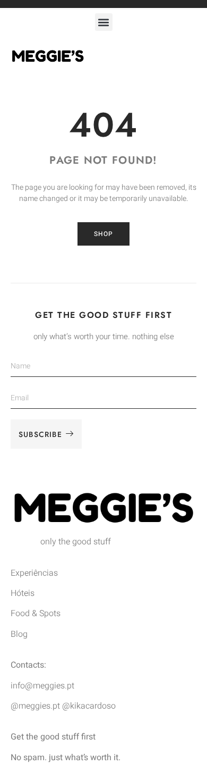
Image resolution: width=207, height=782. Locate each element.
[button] (104, 22)
